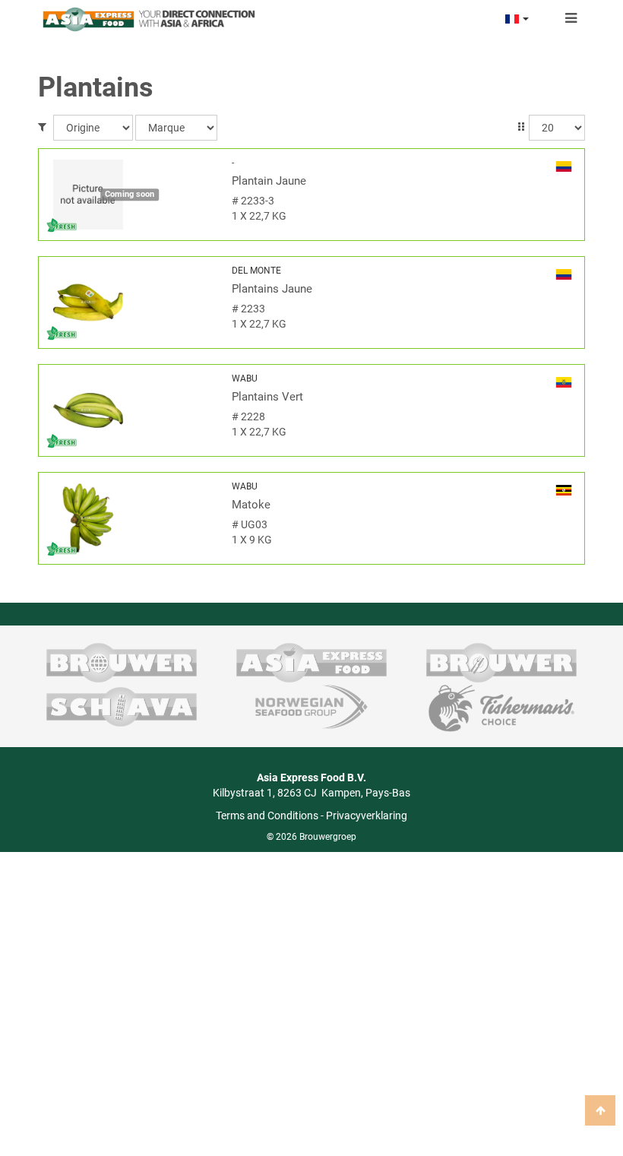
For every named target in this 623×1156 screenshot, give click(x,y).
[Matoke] (129, 518)
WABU (245, 378)
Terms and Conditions (267, 815)
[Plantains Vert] (129, 410)
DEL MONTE (256, 270)
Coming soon (129, 194)
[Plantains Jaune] (129, 302)
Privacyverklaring (366, 815)
